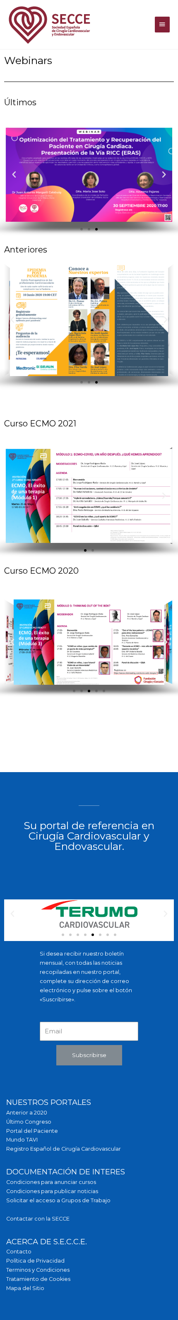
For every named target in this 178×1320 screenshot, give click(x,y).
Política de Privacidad (35, 1261)
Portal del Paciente (32, 1131)
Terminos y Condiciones (38, 1270)
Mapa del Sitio (25, 1288)
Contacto (18, 1251)
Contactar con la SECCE (38, 1219)
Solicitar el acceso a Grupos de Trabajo (58, 1200)
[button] (81, 229)
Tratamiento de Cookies (38, 1279)
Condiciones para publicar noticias (52, 1191)
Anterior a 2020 (26, 1112)
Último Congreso (28, 1122)
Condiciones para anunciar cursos (51, 1182)
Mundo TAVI (22, 1140)
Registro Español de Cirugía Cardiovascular (63, 1149)
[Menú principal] (162, 24)
